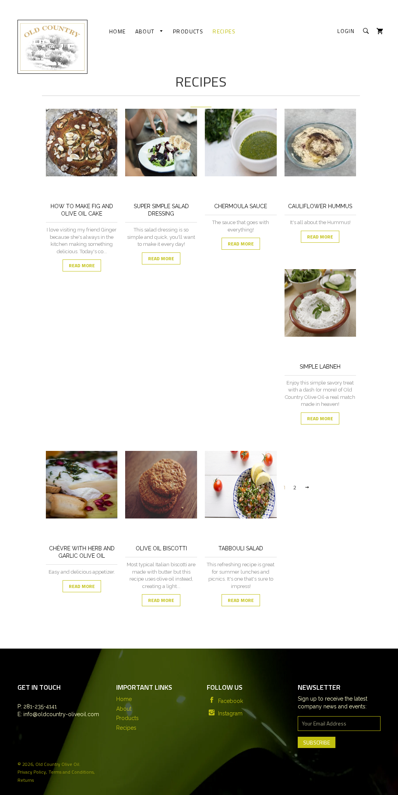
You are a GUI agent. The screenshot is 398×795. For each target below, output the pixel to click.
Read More (82, 265)
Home (117, 31)
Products (188, 31)
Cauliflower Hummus (320, 206)
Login (345, 31)
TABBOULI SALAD (240, 548)
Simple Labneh (320, 367)
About (145, 31)
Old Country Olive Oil (57, 764)
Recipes (224, 31)
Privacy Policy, (32, 772)
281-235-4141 (39, 706)
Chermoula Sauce (240, 206)
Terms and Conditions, (72, 772)
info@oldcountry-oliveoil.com (60, 714)
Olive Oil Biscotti (161, 548)
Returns (25, 780)
